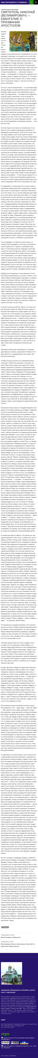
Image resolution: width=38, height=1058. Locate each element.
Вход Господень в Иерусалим (10, 936)
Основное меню (36, 2)
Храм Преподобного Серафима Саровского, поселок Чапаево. (15, 2)
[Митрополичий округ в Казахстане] (5, 1034)
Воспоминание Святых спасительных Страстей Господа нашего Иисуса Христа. (18, 944)
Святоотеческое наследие (9, 9)
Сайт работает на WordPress (8, 1055)
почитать (5, 927)
